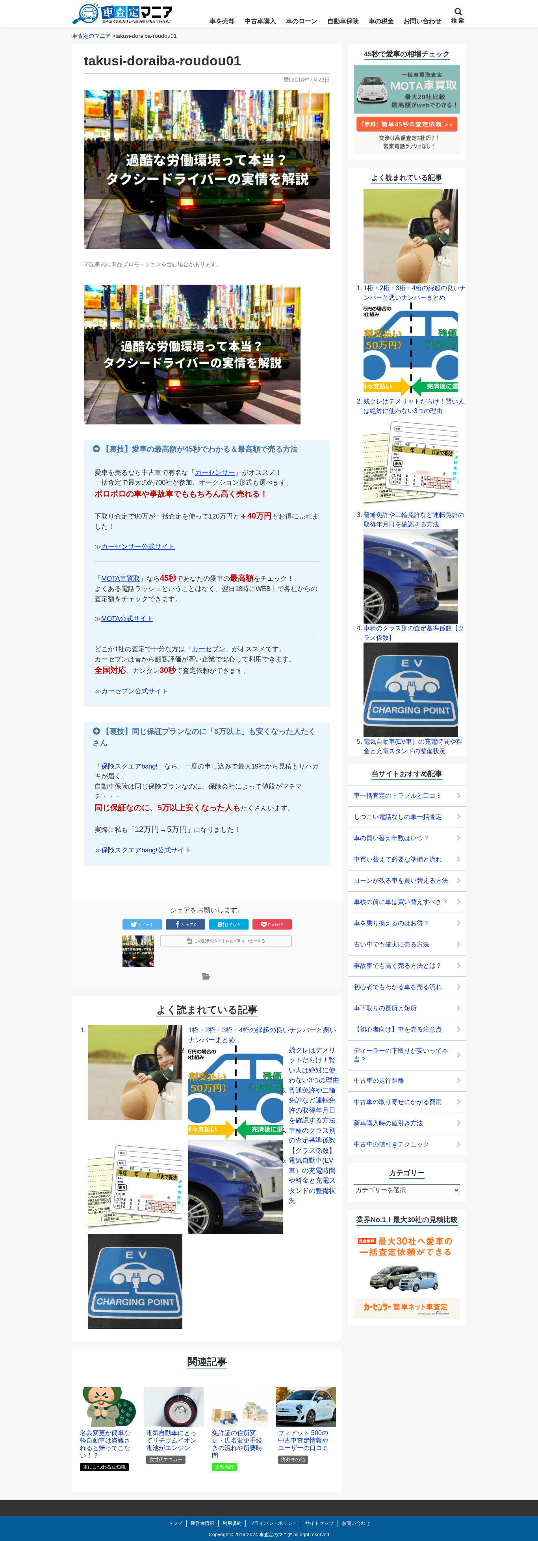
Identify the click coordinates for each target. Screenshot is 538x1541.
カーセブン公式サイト (134, 691)
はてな (232, 924)
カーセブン (208, 649)
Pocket (276, 924)
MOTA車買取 (120, 578)
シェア (189, 924)
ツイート (146, 924)
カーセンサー (215, 472)
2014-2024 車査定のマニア (263, 1534)
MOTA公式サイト (127, 618)
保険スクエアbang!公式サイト (146, 850)
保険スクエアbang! (129, 766)
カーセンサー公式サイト (138, 546)
